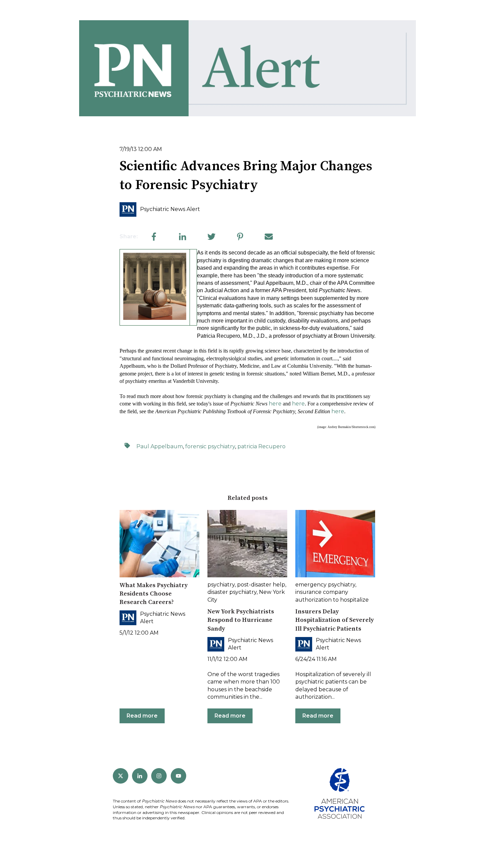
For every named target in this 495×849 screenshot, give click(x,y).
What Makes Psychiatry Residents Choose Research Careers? (154, 593)
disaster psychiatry (232, 592)
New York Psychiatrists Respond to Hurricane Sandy (240, 620)
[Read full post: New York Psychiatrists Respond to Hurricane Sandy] (247, 543)
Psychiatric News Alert (170, 209)
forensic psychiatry (210, 446)
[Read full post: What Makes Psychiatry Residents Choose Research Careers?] (159, 543)
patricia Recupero (261, 446)
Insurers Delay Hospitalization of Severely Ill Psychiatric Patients (334, 620)
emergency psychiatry (325, 584)
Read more (142, 715)
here (275, 403)
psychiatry (221, 584)
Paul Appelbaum (159, 446)
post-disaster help (261, 584)
